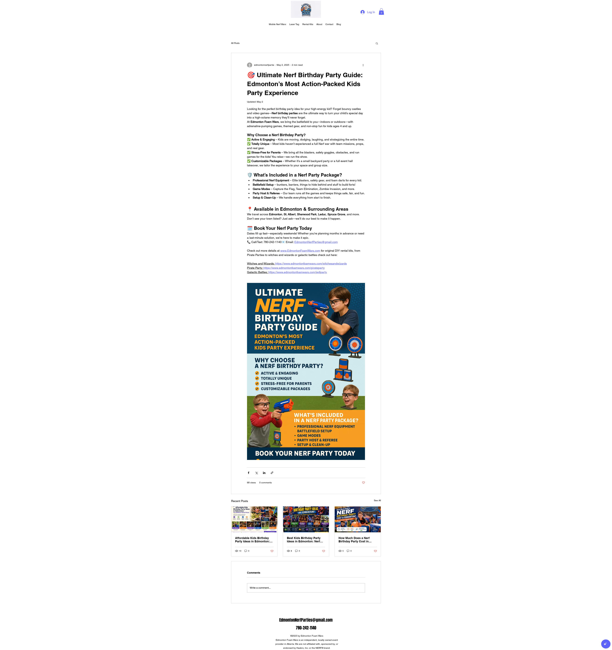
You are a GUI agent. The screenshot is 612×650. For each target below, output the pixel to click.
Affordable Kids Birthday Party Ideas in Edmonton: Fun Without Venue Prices (252, 539)
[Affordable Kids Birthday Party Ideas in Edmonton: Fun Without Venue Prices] (254, 519)
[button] (381, 11)
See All (377, 500)
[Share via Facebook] (248, 472)
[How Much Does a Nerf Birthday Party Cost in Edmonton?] (358, 519)
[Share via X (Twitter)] (256, 472)
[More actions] (363, 65)
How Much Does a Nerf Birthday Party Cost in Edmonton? (354, 539)
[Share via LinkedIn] (264, 472)
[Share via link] (271, 472)
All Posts (235, 43)
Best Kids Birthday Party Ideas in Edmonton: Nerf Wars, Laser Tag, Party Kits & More (305, 539)
